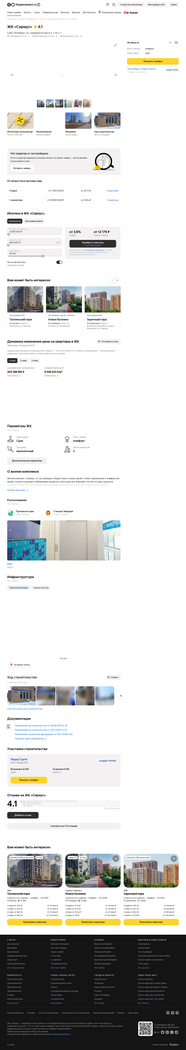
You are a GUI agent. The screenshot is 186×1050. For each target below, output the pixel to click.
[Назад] (12, 75)
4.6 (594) (44, 898)
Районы (54, 987)
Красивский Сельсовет (104, 987)
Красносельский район (104, 948)
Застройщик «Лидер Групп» (141, 69)
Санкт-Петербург (16, 33)
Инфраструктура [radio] (40, 588)
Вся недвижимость (15, 1013)
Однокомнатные (14, 983)
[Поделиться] (170, 42)
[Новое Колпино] (64, 299)
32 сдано (131, 72)
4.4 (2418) (103, 898)
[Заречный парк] (103, 299)
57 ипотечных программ (94, 250)
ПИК (9, 890)
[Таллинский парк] (25, 299)
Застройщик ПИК (17, 315)
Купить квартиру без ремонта (151, 991)
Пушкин (97, 991)
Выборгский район (102, 964)
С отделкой (56, 960)
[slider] (34, 234)
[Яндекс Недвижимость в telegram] (177, 1012)
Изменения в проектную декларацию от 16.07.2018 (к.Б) (44, 734)
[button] (113, 4)
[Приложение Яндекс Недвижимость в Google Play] (167, 1032)
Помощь (121, 1013)
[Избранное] (107, 4)
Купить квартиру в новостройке (152, 983)
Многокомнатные (15, 979)
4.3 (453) (161, 898)
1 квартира (112, 200)
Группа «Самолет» (73, 890)
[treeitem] (14, 12)
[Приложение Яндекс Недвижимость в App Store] (162, 1032)
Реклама (31, 1013)
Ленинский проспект (16, 964)
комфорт (149, 48)
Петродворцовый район (105, 956)
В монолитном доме (60, 944)
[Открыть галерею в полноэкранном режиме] (115, 45)
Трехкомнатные (14, 991)
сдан (147, 53)
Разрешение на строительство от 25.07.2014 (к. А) (41, 730)
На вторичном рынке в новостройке (154, 956)
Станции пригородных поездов (64, 991)
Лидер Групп (19, 759)
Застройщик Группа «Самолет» (62, 315)
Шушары (98, 999)
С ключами (55, 956)
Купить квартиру (145, 979)
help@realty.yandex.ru (61, 1034)
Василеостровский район (105, 960)
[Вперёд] (115, 75)
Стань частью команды (48, 1013)
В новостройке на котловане (150, 960)
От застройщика (145, 952)
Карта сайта (133, 1013)
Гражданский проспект (17, 956)
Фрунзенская (13, 952)
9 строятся (141, 72)
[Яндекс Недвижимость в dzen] (172, 1012)
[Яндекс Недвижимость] (24, 5)
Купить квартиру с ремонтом (151, 995)
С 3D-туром (143, 964)
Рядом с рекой (57, 952)
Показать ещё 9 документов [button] (29, 738)
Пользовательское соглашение (76, 1013)
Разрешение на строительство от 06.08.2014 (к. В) (41, 725)
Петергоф (98, 983)
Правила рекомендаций (103, 1013)
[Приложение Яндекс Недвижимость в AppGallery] (171, 1032)
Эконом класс (144, 948)
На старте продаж (59, 948)
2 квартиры (112, 190)
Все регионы (56, 995)
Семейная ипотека (59, 964)
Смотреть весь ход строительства (24, 709)
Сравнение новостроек (61, 983)
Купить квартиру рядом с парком (152, 987)
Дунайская (12, 948)
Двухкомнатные (14, 987)
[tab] (14, 221)
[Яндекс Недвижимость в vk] (168, 1012)
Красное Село (100, 979)
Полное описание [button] (16, 490)
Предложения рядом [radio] (18, 588)
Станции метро (57, 979)
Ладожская (12, 960)
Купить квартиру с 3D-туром (151, 999)
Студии (10, 995)
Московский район (102, 952)
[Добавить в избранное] (176, 42)
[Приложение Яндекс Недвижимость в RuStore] (176, 1032)
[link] (174, 4)
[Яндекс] (174, 1044)
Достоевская (13, 944)
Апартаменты (144, 944)
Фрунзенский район (103, 944)
